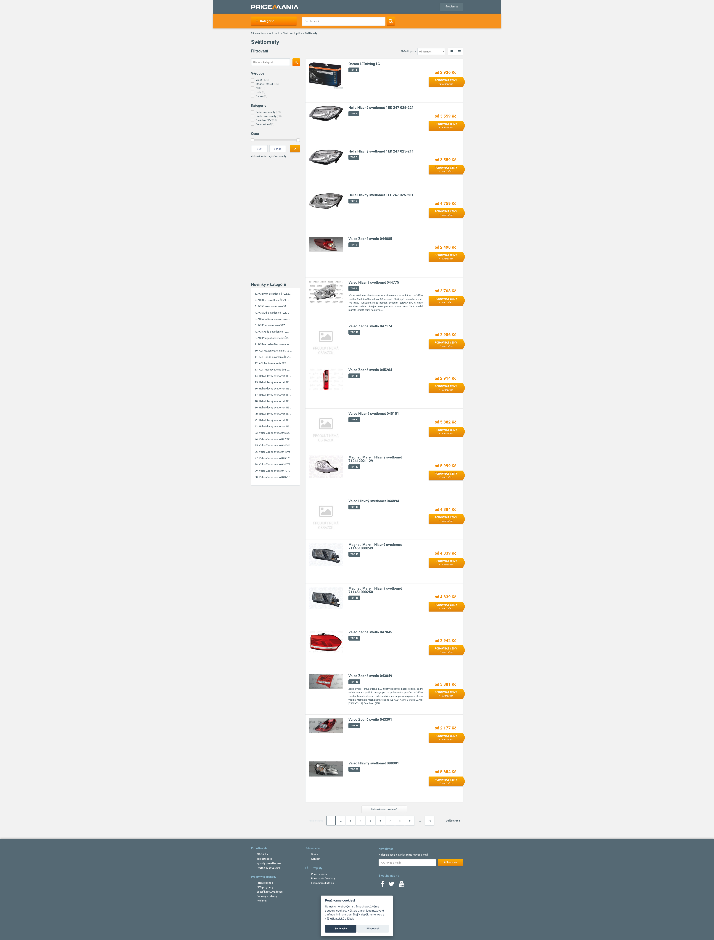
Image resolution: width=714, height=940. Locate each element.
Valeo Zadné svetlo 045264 (370, 370)
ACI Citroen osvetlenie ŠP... (273, 306)
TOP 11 (354, 375)
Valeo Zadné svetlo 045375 (274, 458)
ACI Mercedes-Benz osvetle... (274, 344)
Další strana (453, 820)
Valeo (262, 79)
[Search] (391, 21)
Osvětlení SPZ (266, 120)
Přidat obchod (265, 882)
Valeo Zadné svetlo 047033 (274, 439)
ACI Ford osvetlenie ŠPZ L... (273, 325)
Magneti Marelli (267, 83)
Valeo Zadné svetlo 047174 (370, 326)
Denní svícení (265, 124)
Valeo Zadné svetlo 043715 (274, 477)
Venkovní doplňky (292, 33)
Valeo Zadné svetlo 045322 (274, 432)
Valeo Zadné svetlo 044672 (274, 464)
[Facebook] (382, 885)
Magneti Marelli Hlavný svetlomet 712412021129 (375, 459)
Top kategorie (264, 858)
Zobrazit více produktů (384, 809)
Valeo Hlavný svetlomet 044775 (373, 282)
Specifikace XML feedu (270, 891)
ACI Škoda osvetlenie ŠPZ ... (274, 331)
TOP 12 (354, 419)
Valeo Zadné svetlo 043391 (370, 719)
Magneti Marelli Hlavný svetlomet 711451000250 (375, 590)
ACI (260, 87)
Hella (260, 92)
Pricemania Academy (323, 878)
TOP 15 (354, 554)
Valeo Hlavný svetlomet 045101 (373, 413)
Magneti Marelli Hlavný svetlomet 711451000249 (375, 546)
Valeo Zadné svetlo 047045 (370, 632)
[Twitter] (391, 885)
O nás (314, 854)
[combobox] (431, 51)
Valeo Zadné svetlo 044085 (370, 239)
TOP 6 (353, 201)
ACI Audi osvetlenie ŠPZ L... (273, 312)
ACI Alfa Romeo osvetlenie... (274, 318)
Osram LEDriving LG (364, 64)
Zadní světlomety (268, 111)
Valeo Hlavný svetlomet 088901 (373, 763)
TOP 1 (353, 69)
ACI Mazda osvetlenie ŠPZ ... (275, 350)
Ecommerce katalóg (322, 882)
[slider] (252, 140)
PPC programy (265, 887)
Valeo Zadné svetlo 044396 (274, 451)
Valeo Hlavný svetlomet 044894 (373, 501)
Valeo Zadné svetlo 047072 (274, 470)
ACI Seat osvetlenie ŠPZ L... (273, 300)
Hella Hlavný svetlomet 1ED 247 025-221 (381, 107)
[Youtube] (401, 885)
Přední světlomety (269, 116)
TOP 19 (354, 725)
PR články (262, 854)
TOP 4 (353, 113)
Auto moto (274, 33)
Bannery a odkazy (267, 896)
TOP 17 (354, 638)
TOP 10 (354, 332)
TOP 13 (354, 466)
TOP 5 (353, 157)
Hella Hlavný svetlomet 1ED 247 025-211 (381, 151)
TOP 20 (354, 769)
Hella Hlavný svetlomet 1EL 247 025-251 (380, 195)
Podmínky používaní (268, 867)
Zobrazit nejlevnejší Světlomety (268, 156)
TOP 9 (353, 288)
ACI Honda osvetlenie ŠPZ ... (275, 356)
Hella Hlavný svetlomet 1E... (275, 375)
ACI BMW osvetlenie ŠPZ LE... (274, 293)
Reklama (262, 900)
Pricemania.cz (258, 33)
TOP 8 (353, 244)
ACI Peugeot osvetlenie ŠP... (274, 337)
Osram (261, 96)
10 (429, 820)
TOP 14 (354, 507)
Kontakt (315, 858)
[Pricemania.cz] (274, 7)
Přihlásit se (451, 7)
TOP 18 (354, 681)
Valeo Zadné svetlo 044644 (274, 445)
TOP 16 (354, 597)
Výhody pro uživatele (269, 863)
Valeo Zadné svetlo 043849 (370, 676)
